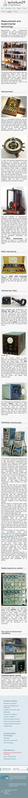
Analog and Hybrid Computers (12, 723)
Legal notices (7, 791)
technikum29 (14, 3)
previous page (6, 769)
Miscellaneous (9, 750)
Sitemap (6, 792)
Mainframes (7, 712)
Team (14, 8)
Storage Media (8, 726)
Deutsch (4, 11)
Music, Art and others (10, 756)
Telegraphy (7, 738)
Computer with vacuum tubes (12, 709)
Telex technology (8, 742)
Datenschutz (7, 793)
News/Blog (8, 8)
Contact (25, 8)
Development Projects (10, 759)
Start (2, 8)
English (9, 11)
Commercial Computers (10, 714)
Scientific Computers (9, 716)
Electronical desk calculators (12, 719)
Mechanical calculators (10, 703)
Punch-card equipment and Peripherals (11, 706)
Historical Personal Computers (12, 721)
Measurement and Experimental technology (12, 753)
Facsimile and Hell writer (10, 740)
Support (19, 8)
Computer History (10, 701)
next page (19, 769)
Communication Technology (10, 734)
